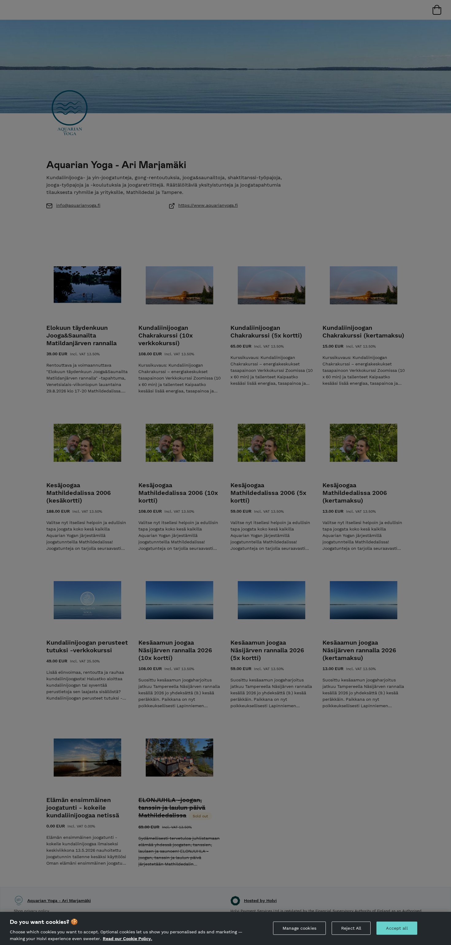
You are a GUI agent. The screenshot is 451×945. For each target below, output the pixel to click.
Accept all (396, 928)
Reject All (351, 928)
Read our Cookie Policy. (127, 938)
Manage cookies (299, 928)
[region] (225, 928)
